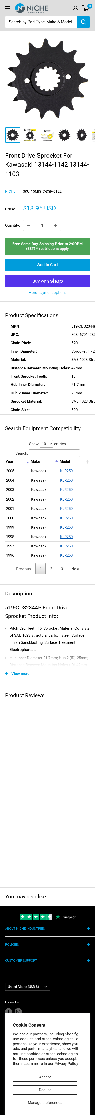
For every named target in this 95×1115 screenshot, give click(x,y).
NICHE (10, 191)
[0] (86, 8)
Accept (45, 1077)
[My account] (75, 8)
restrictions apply (54, 248)
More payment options (47, 292)
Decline (45, 1090)
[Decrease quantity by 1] (28, 225)
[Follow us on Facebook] (8, 1011)
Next (75, 569)
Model (65, 461)
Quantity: (12, 225)
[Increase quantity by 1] (55, 225)
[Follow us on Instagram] (18, 1011)
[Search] (83, 22)
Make (35, 461)
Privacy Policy (66, 1063)
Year (9, 461)
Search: (21, 453)
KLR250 (66, 471)
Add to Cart (47, 264)
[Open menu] (7, 8)
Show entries (47, 444)
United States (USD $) (23, 987)
